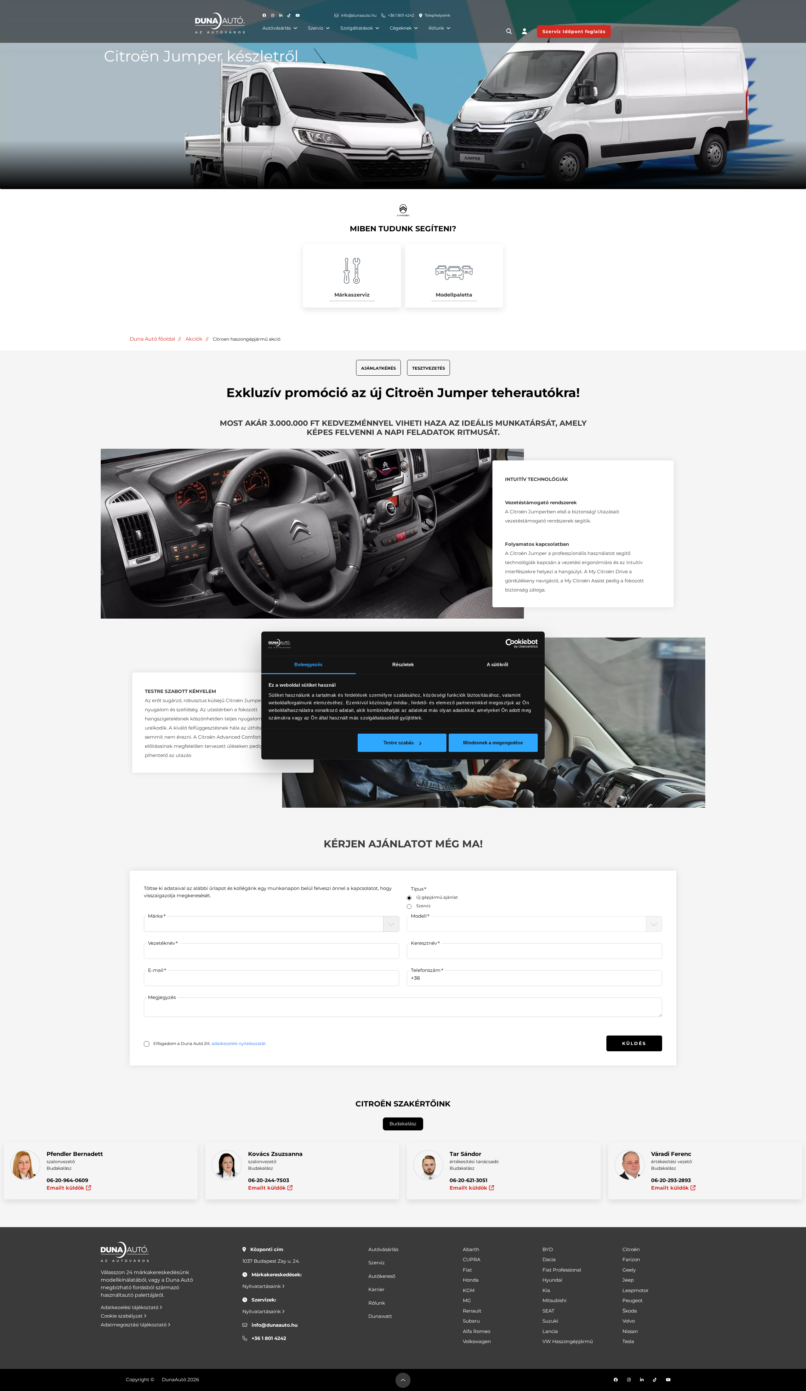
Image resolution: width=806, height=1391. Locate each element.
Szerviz (315, 28)
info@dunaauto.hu (359, 15)
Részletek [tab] (403, 664)
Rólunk (436, 28)
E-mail (155, 970)
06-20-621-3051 (468, 1180)
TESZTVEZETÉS (428, 368)
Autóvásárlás (277, 28)
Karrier (376, 1289)
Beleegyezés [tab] (308, 664)
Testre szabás (398, 742)
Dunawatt (380, 1316)
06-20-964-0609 (67, 1180)
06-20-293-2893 (671, 1180)
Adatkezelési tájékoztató (130, 1307)
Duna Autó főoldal (152, 339)
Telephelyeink (437, 15)
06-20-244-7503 (268, 1180)
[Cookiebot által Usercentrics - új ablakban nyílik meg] (510, 644)
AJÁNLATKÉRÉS (378, 368)
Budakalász (403, 1124)
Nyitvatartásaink (262, 1286)
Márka (155, 916)
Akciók (193, 339)
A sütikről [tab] (497, 664)
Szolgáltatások (356, 28)
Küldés (634, 1043)
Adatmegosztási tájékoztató (134, 1325)
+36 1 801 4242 (401, 15)
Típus (417, 889)
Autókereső (381, 1276)
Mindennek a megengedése (493, 742)
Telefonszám (425, 970)
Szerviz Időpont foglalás (573, 31)
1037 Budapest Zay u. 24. (271, 1261)
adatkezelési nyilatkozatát (239, 1043)
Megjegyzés (162, 997)
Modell (419, 916)
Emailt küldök (66, 1188)
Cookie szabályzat (122, 1316)
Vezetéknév (161, 943)
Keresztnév (424, 943)
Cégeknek (401, 28)
